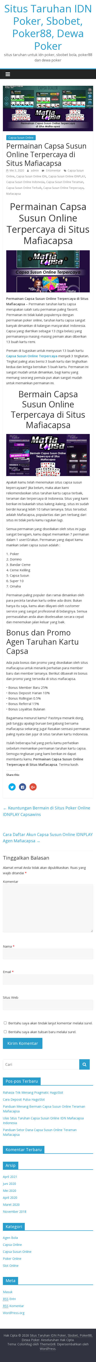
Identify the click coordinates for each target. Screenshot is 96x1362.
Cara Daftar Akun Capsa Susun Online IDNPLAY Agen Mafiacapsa (48, 838)
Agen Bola (10, 1238)
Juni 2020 (9, 1183)
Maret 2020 (11, 1204)
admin (35, 170)
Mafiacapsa (13, 194)
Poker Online (12, 1258)
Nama (9, 946)
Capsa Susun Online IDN (31, 176)
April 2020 (10, 1197)
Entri (9, 1299)
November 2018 (14, 1211)
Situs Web (10, 997)
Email (8, 971)
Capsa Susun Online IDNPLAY (66, 176)
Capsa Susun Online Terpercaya (63, 188)
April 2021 (10, 1177)
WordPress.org (13, 1313)
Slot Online (11, 1265)
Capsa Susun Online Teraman (64, 182)
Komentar (10, 881)
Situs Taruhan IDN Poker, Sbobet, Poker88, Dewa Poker (48, 27)
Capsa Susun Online (20, 138)
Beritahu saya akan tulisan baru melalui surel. (42, 1032)
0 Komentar (53, 170)
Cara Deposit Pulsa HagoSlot (24, 1099)
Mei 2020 (9, 1190)
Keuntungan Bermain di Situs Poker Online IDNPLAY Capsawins (46, 811)
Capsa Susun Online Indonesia (25, 182)
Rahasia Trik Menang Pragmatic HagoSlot (33, 1092)
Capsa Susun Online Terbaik (24, 188)
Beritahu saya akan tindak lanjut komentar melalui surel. (50, 1023)
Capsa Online (12, 1244)
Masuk (8, 1292)
